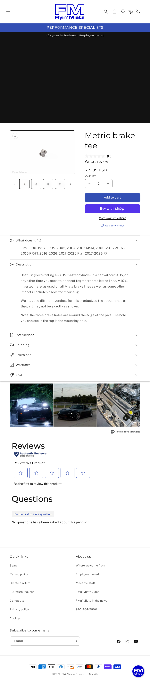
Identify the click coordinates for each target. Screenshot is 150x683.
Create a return (20, 583)
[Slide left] (14, 184)
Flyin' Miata (68, 674)
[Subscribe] (75, 641)
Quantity (90, 175)
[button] (8, 11)
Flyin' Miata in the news (91, 600)
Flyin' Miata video (87, 591)
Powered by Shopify (87, 674)
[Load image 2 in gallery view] (36, 184)
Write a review (96, 161)
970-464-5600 (86, 609)
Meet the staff (85, 583)
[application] (138, 671)
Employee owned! (88, 574)
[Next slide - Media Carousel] (137, 406)
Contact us (17, 600)
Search (15, 565)
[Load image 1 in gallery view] (24, 184)
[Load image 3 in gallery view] (48, 184)
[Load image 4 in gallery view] (60, 184)
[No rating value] (96, 156)
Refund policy (19, 574)
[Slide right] (70, 184)
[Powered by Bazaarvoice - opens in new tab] (125, 432)
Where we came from (90, 565)
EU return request (22, 591)
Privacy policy (19, 609)
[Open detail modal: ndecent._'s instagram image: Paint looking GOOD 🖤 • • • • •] (75, 405)
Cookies (15, 618)
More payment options (112, 217)
